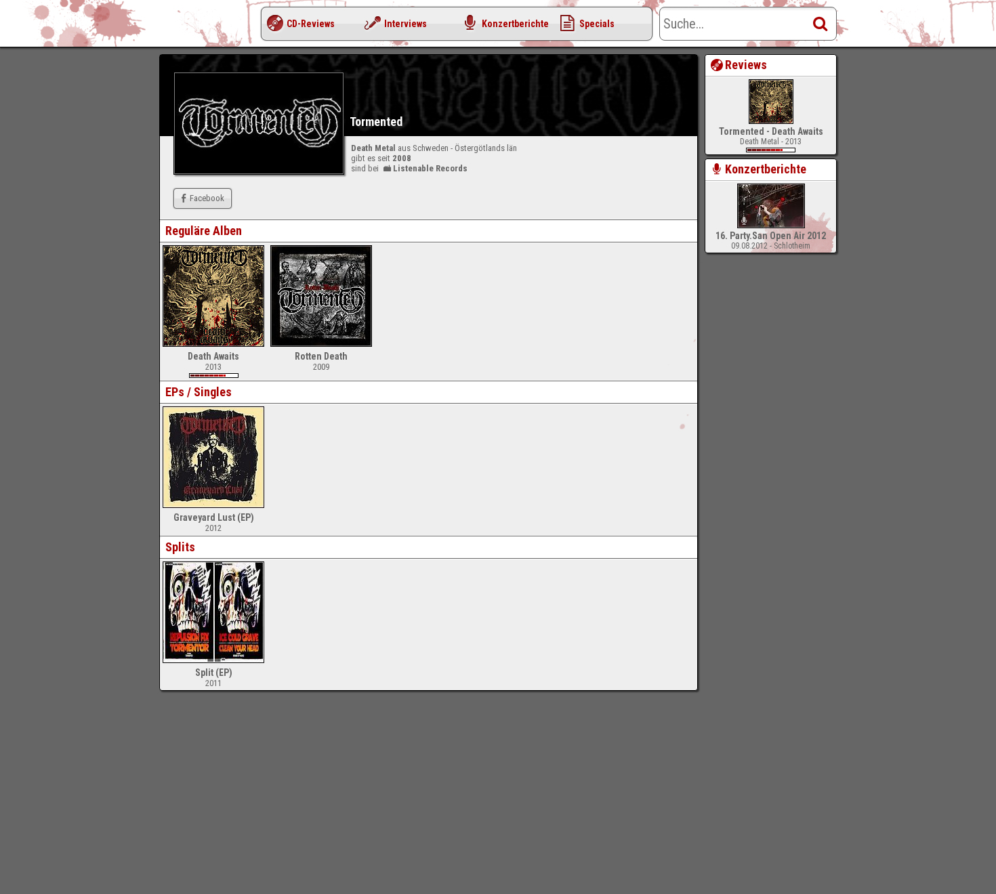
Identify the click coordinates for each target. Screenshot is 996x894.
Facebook (207, 198)
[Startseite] (213, 27)
